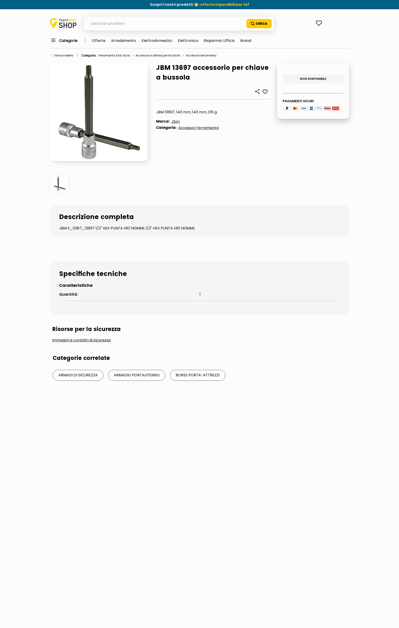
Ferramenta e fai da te (114, 55)
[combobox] (179, 24)
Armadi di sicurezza (78, 375)
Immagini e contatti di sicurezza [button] (81, 340)
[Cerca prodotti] (259, 23)
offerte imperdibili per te (224, 4)
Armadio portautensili (137, 375)
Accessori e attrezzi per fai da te (158, 55)
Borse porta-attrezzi (198, 375)
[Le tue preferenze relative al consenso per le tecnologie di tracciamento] (391, 620)
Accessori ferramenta (201, 55)
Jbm (175, 121)
